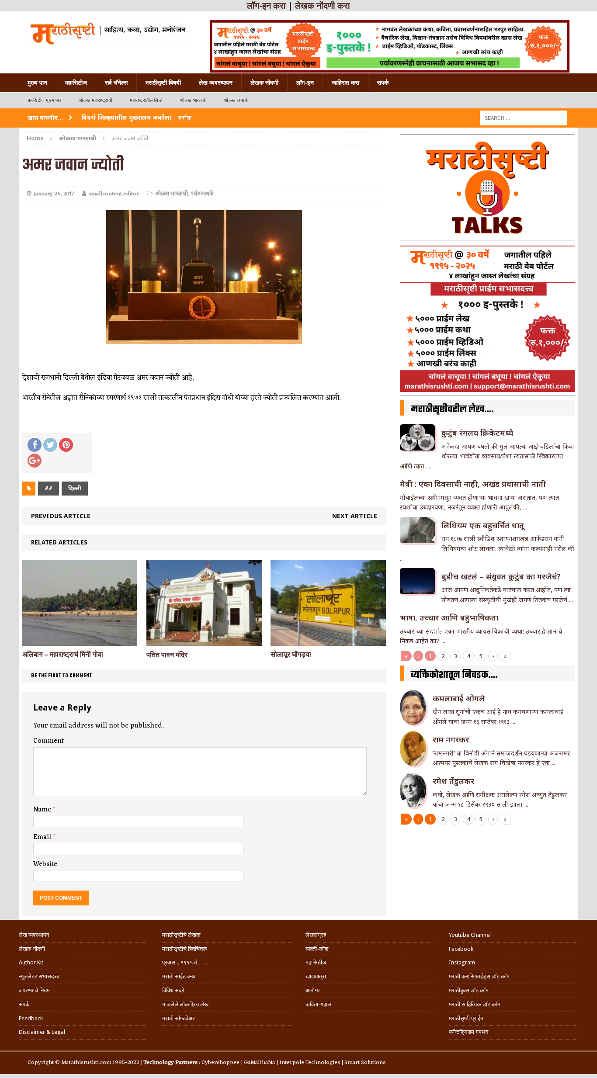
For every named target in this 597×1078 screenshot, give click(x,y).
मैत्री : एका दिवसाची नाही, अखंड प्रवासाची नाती (473, 483)
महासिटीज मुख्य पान (44, 100)
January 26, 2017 (54, 194)
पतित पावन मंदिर (166, 655)
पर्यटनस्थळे (202, 194)
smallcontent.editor (113, 194)
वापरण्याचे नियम (34, 990)
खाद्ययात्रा (315, 976)
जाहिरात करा (345, 82)
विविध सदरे (173, 990)
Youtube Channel (470, 935)
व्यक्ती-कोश (316, 949)
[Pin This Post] (66, 445)
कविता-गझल (318, 1004)
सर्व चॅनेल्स (116, 82)
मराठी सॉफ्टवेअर (178, 1018)
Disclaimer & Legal (42, 1032)
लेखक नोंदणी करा (322, 5)
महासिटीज (76, 82)
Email (43, 837)
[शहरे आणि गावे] (107, 32)
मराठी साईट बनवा (179, 976)
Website (45, 864)
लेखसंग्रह (315, 935)
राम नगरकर (451, 739)
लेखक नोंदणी (264, 82)
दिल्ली (74, 488)
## (48, 488)
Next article (354, 516)
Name (43, 810)
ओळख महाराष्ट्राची (95, 100)
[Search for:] (523, 117)
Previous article (60, 516)
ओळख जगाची (236, 100)
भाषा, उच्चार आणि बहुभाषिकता (449, 617)
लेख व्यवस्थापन (216, 82)
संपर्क (383, 82)
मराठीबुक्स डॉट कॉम (469, 990)
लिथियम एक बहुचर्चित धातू (482, 525)
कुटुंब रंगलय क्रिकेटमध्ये (477, 432)
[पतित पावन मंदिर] (203, 641)
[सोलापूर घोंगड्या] (328, 641)
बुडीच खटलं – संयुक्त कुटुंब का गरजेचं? (501, 576)
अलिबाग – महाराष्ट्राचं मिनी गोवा (62, 654)
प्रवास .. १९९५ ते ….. (184, 962)
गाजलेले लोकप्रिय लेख (185, 1004)
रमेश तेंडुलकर (453, 781)
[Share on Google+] (35, 461)
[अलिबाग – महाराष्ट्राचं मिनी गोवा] (79, 641)
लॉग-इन (305, 82)
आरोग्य (312, 990)
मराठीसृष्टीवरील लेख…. (452, 409)
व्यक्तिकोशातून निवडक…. (454, 675)
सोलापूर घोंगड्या (291, 654)
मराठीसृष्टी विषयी (163, 82)
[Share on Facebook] (35, 445)
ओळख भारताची (193, 100)
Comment (48, 741)
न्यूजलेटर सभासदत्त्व (39, 976)
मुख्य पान (37, 82)
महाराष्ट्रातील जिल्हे (146, 100)
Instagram (462, 962)
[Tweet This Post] (50, 445)
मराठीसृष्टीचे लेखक (181, 935)
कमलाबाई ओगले (459, 698)
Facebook (461, 949)
